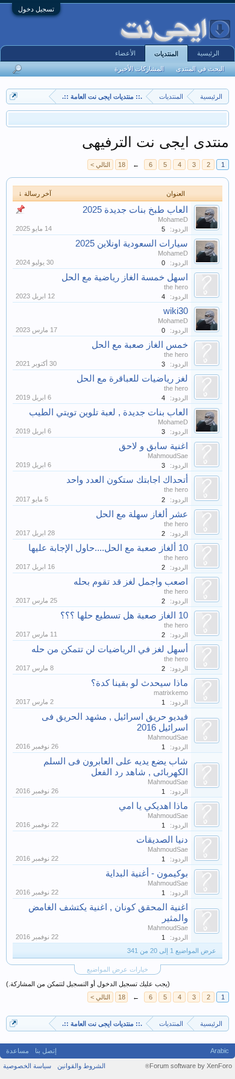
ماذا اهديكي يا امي (153, 806)
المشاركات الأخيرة (139, 68)
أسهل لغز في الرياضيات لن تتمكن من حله (109, 649)
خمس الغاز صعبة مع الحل (140, 345)
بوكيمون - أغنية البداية (146, 873)
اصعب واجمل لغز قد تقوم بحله (131, 582)
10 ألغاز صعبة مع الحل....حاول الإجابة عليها (108, 548)
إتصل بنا (46, 1050)
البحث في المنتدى (200, 68)
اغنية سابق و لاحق (153, 446)
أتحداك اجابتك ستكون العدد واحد (127, 480)
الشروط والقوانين (81, 1065)
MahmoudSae (168, 455)
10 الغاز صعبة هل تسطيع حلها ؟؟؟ (124, 615)
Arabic (219, 1050)
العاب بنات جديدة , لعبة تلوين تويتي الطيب (108, 412)
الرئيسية (208, 53)
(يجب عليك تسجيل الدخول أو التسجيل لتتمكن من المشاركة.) (88, 983)
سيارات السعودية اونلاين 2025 (131, 243)
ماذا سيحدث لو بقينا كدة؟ (139, 683)
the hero (176, 287)
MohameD (173, 219)
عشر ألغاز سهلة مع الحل (142, 514)
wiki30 (175, 311)
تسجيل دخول (36, 9)
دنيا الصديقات (162, 840)
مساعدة (17, 1050)
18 (121, 164)
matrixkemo (171, 692)
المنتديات (166, 53)
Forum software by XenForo (188, 1065)
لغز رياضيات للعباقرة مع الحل (132, 378)
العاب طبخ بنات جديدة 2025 (135, 210)
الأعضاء (125, 53)
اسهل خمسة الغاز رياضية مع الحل (124, 277)
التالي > (100, 164)
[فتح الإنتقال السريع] (13, 96)
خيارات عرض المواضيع (117, 969)
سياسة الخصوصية (27, 1065)
